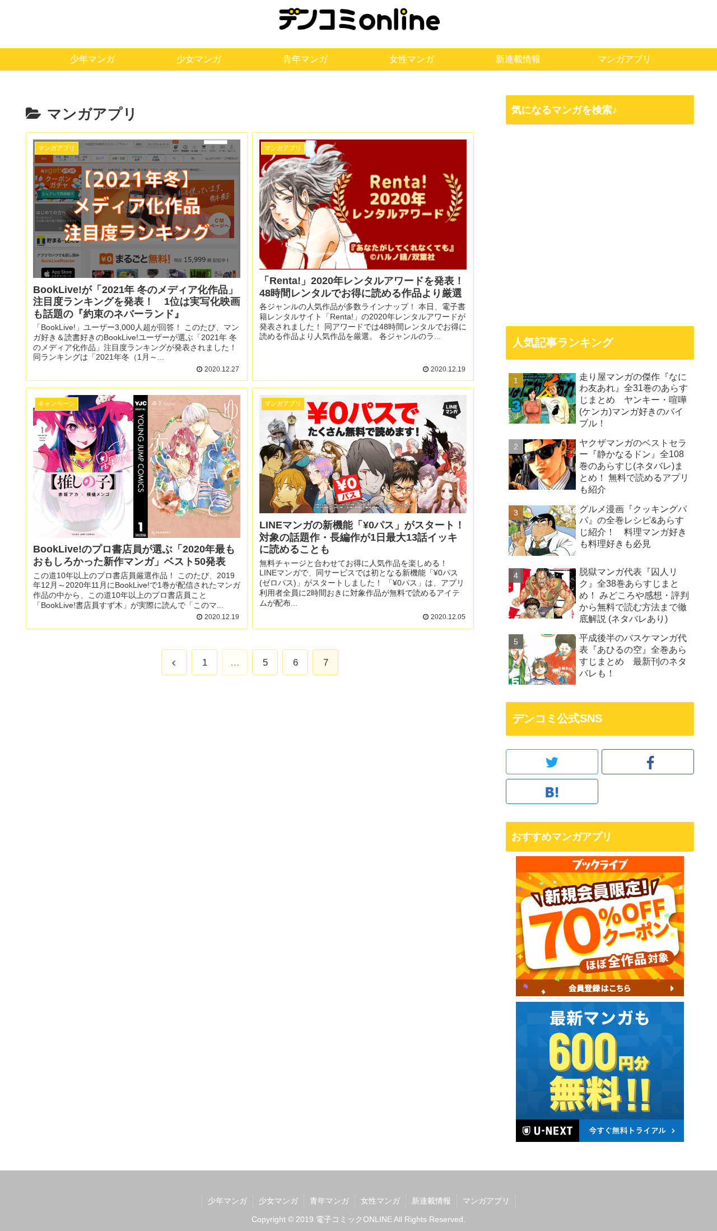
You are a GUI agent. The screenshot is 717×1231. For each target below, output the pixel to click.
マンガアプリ (486, 1200)
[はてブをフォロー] (552, 791)
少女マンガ (278, 1200)
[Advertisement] (600, 224)
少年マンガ (227, 1200)
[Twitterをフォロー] (552, 761)
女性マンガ (380, 1200)
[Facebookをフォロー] (648, 761)
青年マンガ (329, 1200)
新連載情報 (431, 1200)
